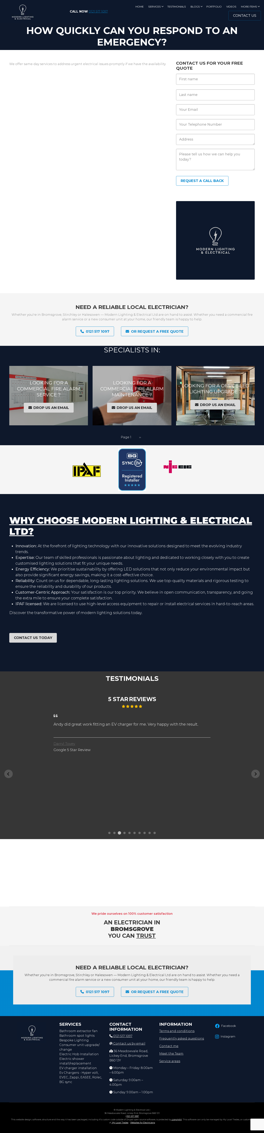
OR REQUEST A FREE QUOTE (157, 331)
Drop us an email (51, 408)
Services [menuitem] (156, 8)
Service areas (169, 1061)
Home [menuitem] (139, 6)
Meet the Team (171, 1053)
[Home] (22, 11)
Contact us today (33, 638)
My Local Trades (120, 1122)
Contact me (168, 1046)
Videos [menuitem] (231, 6)
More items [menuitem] (250, 8)
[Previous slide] (8, 774)
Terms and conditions (176, 1031)
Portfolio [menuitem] (214, 6)
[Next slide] (255, 774)
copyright (176, 1119)
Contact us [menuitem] (244, 16)
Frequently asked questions (181, 1038)
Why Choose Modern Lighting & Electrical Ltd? (130, 526)
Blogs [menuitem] (197, 8)
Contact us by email (129, 1043)
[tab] (109, 833)
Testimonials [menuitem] (176, 6)
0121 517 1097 (98, 11)
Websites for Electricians (142, 1122)
